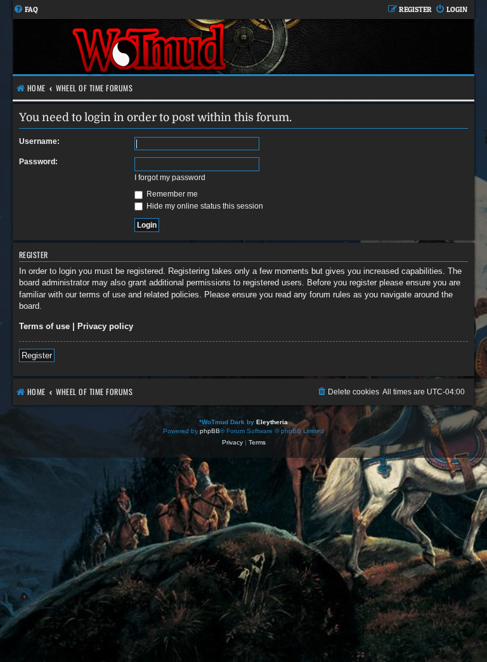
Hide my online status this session (204, 206)
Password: (38, 161)
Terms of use (44, 326)
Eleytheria (272, 422)
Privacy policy (105, 326)
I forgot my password (169, 177)
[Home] (150, 46)
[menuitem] (25, 9)
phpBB (210, 430)
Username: (39, 141)
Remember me (171, 194)
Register (37, 355)
